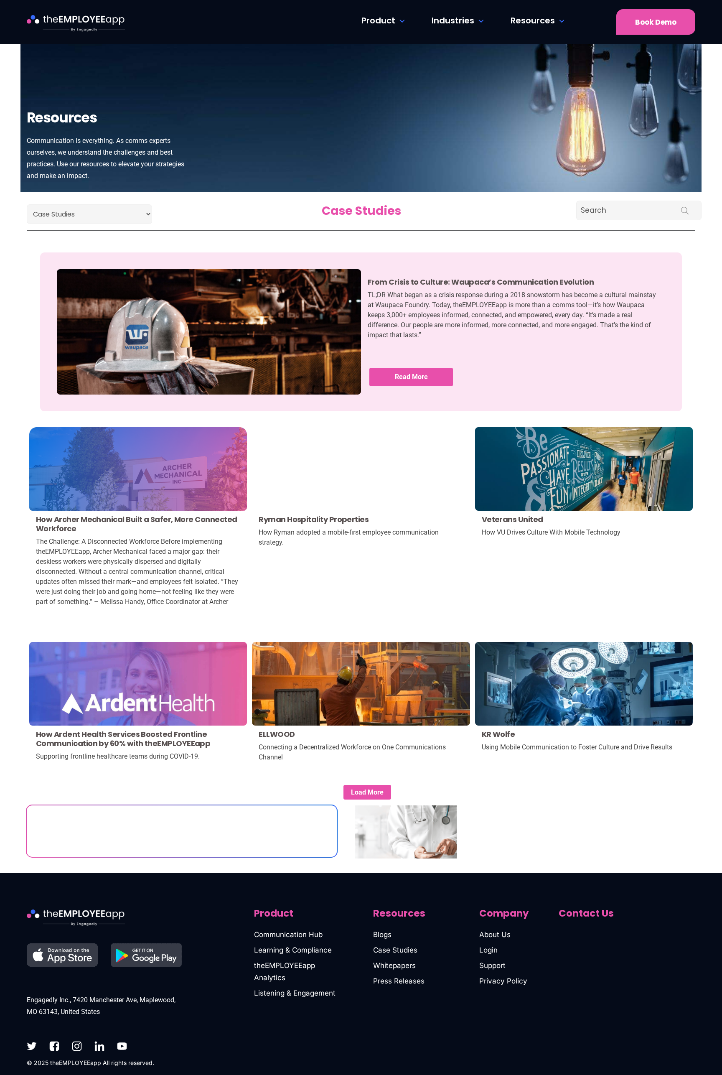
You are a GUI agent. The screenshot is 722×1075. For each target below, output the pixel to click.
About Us (495, 934)
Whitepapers (394, 965)
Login (488, 950)
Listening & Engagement (295, 993)
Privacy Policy (503, 981)
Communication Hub (288, 934)
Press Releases (399, 981)
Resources (533, 20)
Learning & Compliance (293, 950)
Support (492, 965)
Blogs (382, 934)
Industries (453, 20)
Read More (411, 377)
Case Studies (395, 950)
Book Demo (655, 22)
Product (378, 20)
